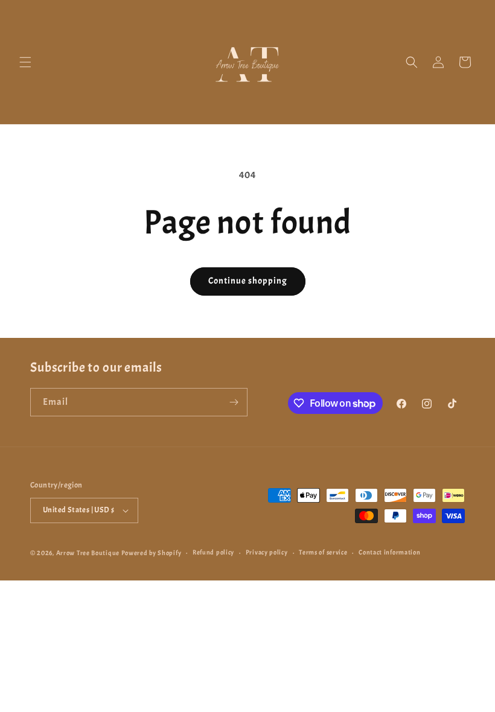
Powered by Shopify (151, 552)
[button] (25, 62)
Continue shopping (247, 281)
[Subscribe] (233, 402)
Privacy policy (267, 552)
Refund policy (213, 552)
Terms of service (323, 552)
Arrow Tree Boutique (88, 552)
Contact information (389, 552)
